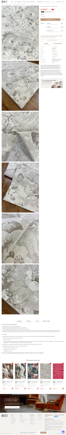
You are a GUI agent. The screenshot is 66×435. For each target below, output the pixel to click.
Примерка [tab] (19, 321)
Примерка (21, 416)
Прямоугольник (55, 54)
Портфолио (24, 1)
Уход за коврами (32, 423)
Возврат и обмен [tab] (46, 321)
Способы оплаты (32, 419)
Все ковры (12, 416)
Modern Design (54, 46)
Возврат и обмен (32, 420)
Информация (19, 1)
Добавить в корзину (51, 19)
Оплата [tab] (37, 321)
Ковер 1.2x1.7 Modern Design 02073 (45, 382)
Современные (54, 53)
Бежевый (53, 57)
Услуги (15, 1)
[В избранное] (62, 19)
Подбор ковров (22, 420)
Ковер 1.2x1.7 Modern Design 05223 (32, 382)
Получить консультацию (46, 83)
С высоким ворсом (14, 420)
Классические (13, 419)
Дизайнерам (32, 417)
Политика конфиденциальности (59, 433)
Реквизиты (39, 419)
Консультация (22, 422)
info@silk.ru (46, 416)
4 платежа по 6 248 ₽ (48, 11)
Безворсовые (13, 422)
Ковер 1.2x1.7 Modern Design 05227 (20, 382)
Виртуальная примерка (52, 40)
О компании (32, 416)
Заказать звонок (48, 1)
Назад (3, 4)
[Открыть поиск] (54, 1)
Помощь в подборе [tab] (57, 43)
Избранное (58, 1)
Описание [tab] (46, 43)
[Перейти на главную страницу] (4, 2)
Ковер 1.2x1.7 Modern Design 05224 (7, 382)
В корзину (12, 388)
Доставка (21, 417)
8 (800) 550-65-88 (40, 1)
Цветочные (54, 56)
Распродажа (32, 1)
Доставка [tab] (28, 321)
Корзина (63, 1)
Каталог (12, 1)
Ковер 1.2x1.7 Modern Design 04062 (58, 382)
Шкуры (12, 423)
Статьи (39, 416)
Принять (43, 432)
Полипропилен (55, 51)
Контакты (28, 1)
